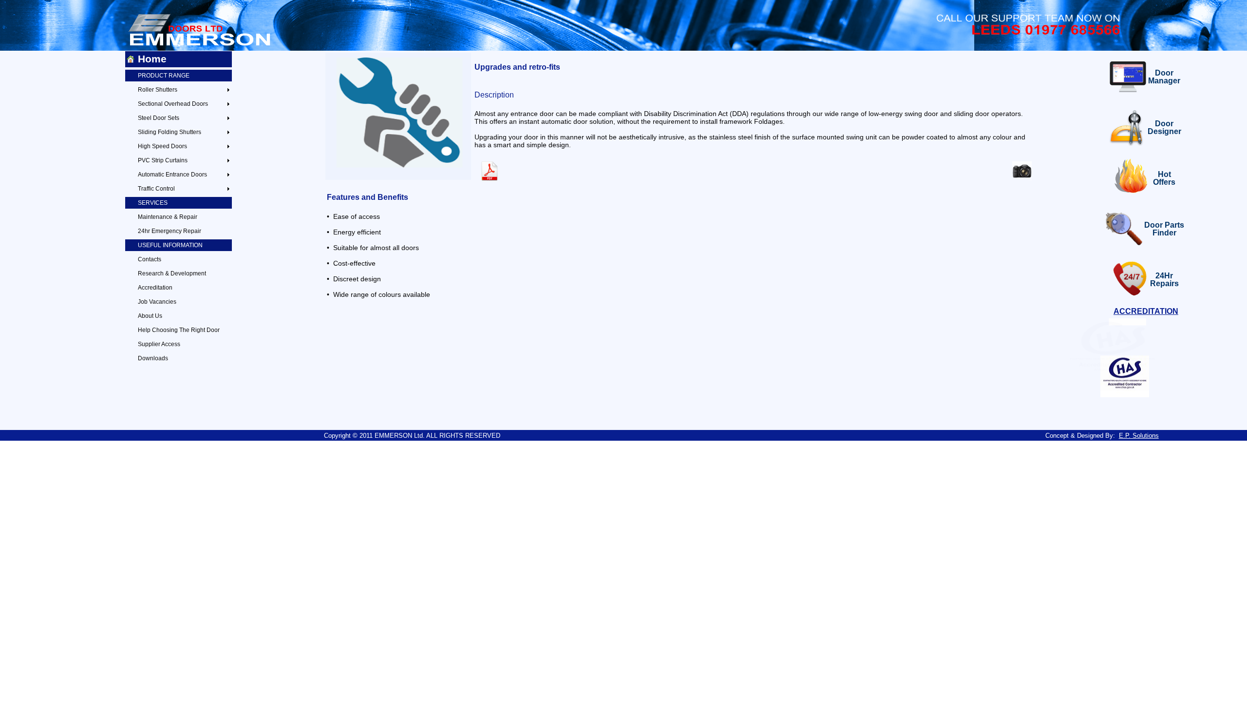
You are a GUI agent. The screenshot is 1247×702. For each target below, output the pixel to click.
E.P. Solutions (1139, 435)
